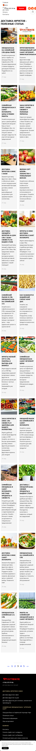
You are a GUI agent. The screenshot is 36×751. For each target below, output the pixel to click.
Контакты (6, 729)
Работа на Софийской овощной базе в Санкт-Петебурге (27, 616)
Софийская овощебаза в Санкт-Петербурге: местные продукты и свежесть (7, 491)
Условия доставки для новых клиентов (15, 738)
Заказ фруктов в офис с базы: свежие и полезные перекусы (27, 109)
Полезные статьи (8, 715)
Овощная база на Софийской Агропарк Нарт (17, 712)
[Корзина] (32, 11)
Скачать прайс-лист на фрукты (12, 732)
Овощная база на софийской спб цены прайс (8, 50)
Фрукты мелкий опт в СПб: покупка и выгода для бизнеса (8, 361)
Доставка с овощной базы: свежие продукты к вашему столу (26, 489)
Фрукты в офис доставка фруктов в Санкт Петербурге (27, 234)
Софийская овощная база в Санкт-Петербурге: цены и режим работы (9, 110)
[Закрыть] (34, 742)
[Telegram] (32, 8)
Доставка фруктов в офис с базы (9, 171)
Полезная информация (10, 718)
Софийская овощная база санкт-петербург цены (27, 360)
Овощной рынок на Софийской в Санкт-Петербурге (27, 422)
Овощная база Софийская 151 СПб (8, 615)
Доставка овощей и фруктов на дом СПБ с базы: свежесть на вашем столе (9, 236)
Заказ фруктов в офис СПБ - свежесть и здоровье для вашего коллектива (9, 424)
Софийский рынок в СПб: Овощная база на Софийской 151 (8, 299)
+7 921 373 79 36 (8, 682)
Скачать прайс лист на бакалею (13, 735)
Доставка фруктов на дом (11, 698)
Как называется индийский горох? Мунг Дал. (27, 298)
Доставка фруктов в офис (11, 695)
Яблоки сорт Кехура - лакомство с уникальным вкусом (25, 173)
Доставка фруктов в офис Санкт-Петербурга (9, 556)
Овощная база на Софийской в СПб (27, 555)
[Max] (29, 8)
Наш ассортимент (8, 721)
